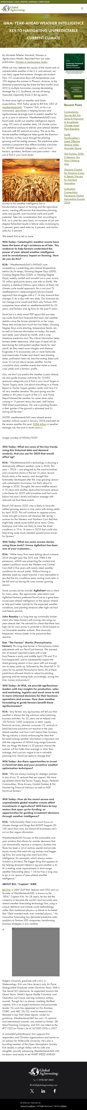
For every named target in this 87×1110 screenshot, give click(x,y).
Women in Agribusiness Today (31, 61)
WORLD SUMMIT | (8, 2)
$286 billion (39, 424)
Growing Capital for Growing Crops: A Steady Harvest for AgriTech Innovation (74, 176)
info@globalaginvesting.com (44, 1085)
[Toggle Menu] (82, 8)
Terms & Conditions (28, 1106)
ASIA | (17, 2)
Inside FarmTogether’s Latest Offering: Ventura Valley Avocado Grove (72, 141)
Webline (63, 1106)
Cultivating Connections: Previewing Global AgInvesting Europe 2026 (74, 195)
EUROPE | (24, 2)
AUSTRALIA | (34, 2)
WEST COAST (44, 2)
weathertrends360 (12, 107)
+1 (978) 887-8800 (45, 1080)
